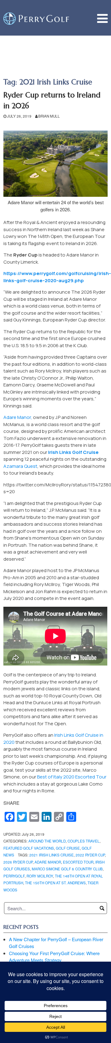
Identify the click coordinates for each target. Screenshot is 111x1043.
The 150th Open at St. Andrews (55, 882)
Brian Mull (49, 116)
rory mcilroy (40, 875)
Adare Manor (48, 862)
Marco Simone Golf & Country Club (67, 868)
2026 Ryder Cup (18, 862)
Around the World (47, 840)
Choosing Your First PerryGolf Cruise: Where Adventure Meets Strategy (54, 956)
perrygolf (14, 875)
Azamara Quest (20, 466)
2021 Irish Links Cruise (51, 854)
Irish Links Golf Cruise (73, 452)
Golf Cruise (68, 848)
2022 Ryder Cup (90, 854)
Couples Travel (84, 840)
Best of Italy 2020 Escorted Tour (71, 777)
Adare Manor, (17, 417)
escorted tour (78, 862)
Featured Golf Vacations (28, 848)
